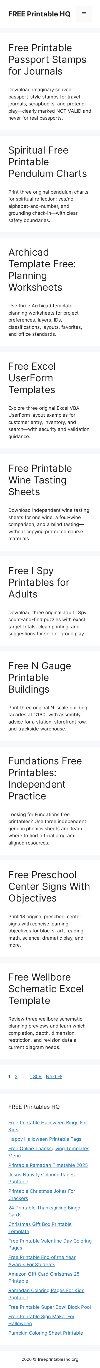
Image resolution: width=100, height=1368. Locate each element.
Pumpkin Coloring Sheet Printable (45, 1333)
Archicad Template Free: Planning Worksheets (42, 269)
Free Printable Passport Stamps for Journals (47, 59)
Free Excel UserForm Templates (32, 377)
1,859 (35, 1076)
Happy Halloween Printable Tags (44, 1139)
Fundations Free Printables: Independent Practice (45, 778)
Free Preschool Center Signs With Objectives (49, 886)
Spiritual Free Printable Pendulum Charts (47, 161)
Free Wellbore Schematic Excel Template (46, 988)
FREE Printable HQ (39, 14)
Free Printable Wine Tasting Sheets (40, 479)
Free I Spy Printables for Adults (38, 582)
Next (54, 1076)
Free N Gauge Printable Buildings (39, 677)
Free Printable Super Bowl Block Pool (49, 1307)
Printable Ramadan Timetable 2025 (48, 1165)
